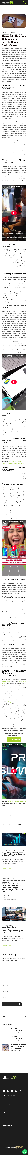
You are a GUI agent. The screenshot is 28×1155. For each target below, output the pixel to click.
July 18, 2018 (5, 926)
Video (16, 926)
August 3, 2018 (6, 851)
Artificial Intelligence (8, 880)
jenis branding (19, 815)
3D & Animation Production (9, 1108)
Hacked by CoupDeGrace (16, 1029)
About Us (5, 1132)
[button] (24, 1151)
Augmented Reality (7, 34)
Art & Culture (6, 1121)
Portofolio (5, 1128)
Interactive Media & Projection (10, 1102)
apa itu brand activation (9, 811)
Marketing (5, 1115)
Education (5, 1117)
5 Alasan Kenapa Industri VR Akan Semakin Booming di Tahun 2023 (13, 854)
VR (8, 702)
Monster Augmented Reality (11, 1151)
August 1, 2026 (15, 1033)
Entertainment (6, 1119)
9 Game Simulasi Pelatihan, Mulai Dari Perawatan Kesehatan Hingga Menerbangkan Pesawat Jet (13, 887)
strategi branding (7, 819)
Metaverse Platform (7, 1106)
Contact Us (5, 1134)
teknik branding (17, 819)
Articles (13, 32)
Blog (4, 1130)
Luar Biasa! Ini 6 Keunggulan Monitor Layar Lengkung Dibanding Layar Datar (13, 930)
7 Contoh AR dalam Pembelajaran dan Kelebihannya (18, 1046)
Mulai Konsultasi (15, 740)
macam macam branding (9, 817)
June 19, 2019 (5, 878)
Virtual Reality (18, 34)
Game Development (8, 1104)
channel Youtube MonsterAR (17, 801)
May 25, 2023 (5, 32)
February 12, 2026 (15, 1050)
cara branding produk (8, 815)
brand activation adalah (9, 813)
